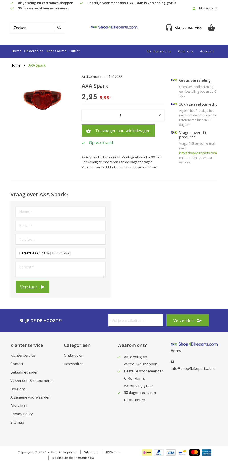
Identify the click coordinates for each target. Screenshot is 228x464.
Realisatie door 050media (73, 458)
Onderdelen (34, 51)
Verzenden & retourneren (32, 381)
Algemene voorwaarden (30, 397)
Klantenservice (159, 51)
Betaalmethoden (24, 372)
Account (207, 51)
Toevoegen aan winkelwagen (122, 130)
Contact (16, 364)
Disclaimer (19, 406)
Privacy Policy (21, 414)
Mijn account (208, 8)
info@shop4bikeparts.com (198, 153)
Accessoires (57, 51)
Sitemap (17, 422)
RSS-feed (113, 452)
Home (17, 51)
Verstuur (28, 286)
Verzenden (183, 320)
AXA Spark (37, 65)
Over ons (185, 51)
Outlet (74, 51)
